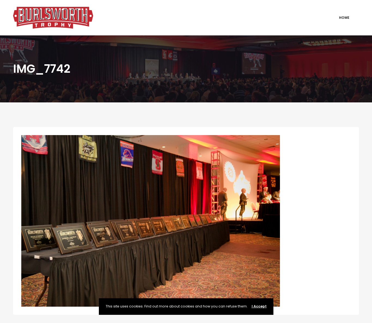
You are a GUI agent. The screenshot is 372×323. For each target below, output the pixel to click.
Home (344, 17)
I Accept (259, 306)
